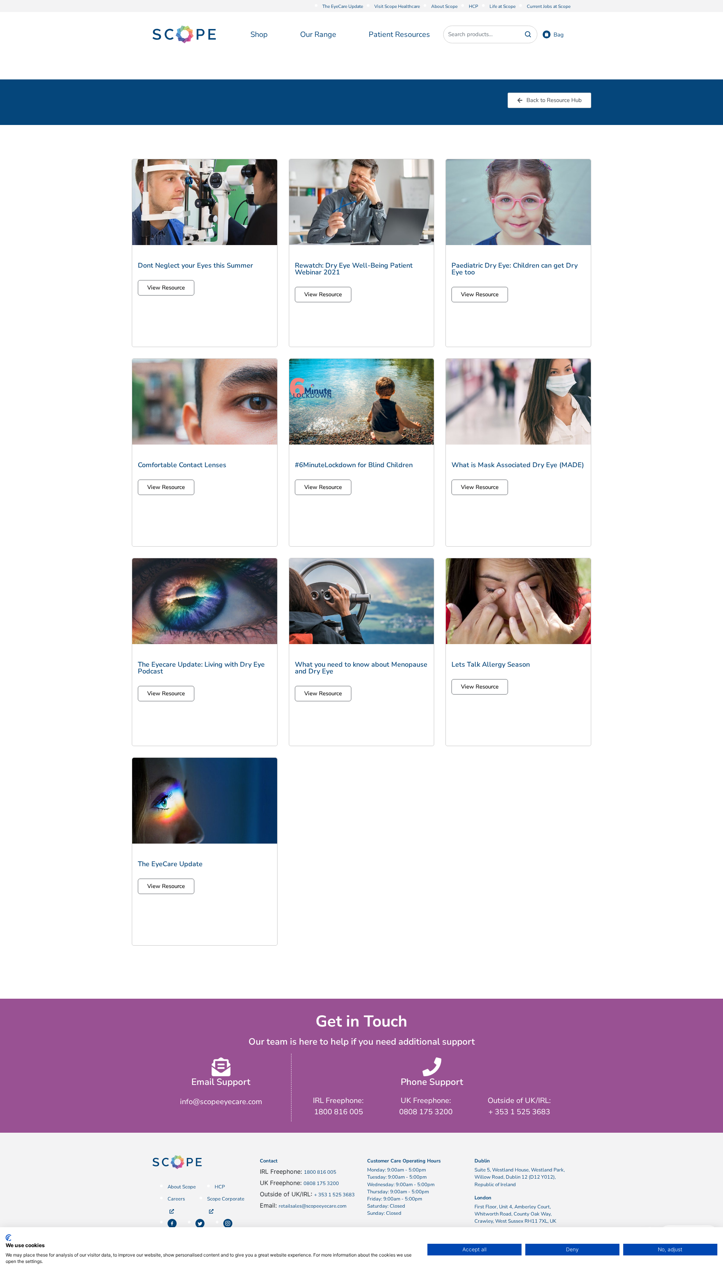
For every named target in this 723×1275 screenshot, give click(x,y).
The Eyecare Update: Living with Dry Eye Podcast (201, 668)
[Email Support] (221, 1066)
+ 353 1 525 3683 (334, 1194)
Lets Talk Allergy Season (490, 664)
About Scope (444, 6)
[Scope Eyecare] (184, 34)
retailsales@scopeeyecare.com (312, 1206)
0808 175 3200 (321, 1183)
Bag (559, 34)
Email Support (220, 1082)
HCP (473, 6)
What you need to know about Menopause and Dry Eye (361, 668)
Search (528, 34)
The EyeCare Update (342, 6)
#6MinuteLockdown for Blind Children (354, 464)
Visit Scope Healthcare (397, 6)
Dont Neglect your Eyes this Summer (195, 265)
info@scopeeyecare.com (221, 1102)
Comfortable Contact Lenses (182, 464)
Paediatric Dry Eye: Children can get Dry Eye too (514, 269)
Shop (259, 34)
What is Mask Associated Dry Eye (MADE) (517, 464)
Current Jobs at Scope (548, 6)
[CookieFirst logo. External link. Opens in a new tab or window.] (8, 1237)
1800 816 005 (320, 1172)
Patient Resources (399, 34)
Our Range (318, 34)
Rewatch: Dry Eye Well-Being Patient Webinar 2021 (354, 269)
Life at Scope (503, 6)
